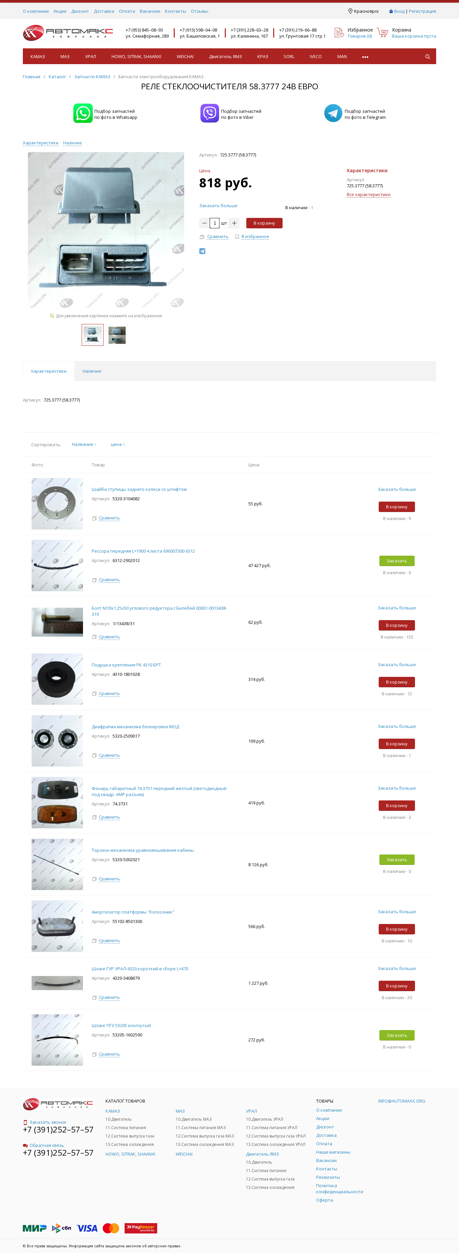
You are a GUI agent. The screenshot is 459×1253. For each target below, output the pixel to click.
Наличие (72, 143)
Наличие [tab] (92, 371)
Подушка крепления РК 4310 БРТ (126, 665)
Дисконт (80, 11)
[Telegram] (202, 251)
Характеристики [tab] (49, 371)
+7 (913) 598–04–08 (198, 30)
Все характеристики (368, 194)
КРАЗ (262, 56)
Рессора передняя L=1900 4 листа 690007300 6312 (143, 551)
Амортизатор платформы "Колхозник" (133, 912)
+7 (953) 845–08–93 (144, 30)
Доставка (104, 11)
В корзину (264, 223)
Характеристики (40, 143)
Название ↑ (84, 444)
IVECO (316, 56)
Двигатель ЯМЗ (225, 56)
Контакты (175, 11)
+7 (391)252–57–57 (58, 1129)
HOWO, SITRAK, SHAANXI (136, 56)
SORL (289, 56)
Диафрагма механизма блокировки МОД (136, 727)
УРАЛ (90, 56)
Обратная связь (47, 1145)
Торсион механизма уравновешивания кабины (143, 850)
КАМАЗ (38, 56)
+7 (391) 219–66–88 (298, 30)
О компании (36, 11)
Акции (60, 11)
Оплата (127, 11)
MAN (342, 56)
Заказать (397, 561)
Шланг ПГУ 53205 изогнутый (121, 1025)
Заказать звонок (48, 1122)
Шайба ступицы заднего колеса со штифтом (139, 489)
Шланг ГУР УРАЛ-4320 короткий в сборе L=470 (140, 969)
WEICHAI (185, 56)
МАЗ (65, 56)
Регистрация (422, 11)
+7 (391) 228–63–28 (249, 30)
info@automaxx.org (401, 1101)
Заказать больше (218, 205)
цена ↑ (118, 444)
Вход (399, 11)
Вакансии (150, 11)
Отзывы (199, 11)
